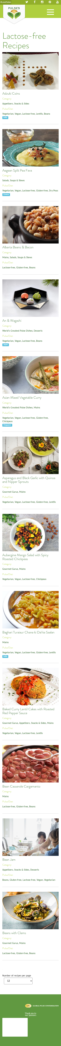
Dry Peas (53, 191)
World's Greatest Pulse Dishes (17, 331)
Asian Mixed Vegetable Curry (21, 397)
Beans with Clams (14, 933)
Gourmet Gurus (10, 492)
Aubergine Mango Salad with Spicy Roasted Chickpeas (25, 557)
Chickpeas (7, 421)
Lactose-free (28, 114)
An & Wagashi (11, 320)
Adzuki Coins (11, 93)
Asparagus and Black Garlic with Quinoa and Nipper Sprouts (28, 480)
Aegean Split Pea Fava (17, 170)
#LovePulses (5, 2)
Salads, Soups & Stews (13, 180)
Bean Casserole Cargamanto (21, 786)
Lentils (39, 114)
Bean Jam (8, 859)
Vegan (18, 114)
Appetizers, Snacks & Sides (15, 104)
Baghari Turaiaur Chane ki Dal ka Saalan (28, 632)
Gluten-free (42, 191)
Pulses (14, 14)
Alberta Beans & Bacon (17, 247)
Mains (5, 257)
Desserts (38, 331)
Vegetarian (7, 114)
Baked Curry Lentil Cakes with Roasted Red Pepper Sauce (28, 711)
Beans (47, 114)
